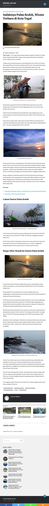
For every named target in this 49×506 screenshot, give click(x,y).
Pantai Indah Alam (8, 388)
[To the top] (45, 496)
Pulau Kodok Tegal (8, 390)
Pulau (22, 11)
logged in (11, 431)
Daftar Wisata (11, 11)
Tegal (16, 390)
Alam (4, 11)
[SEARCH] (21, 441)
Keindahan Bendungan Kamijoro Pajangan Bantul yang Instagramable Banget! (25, 191)
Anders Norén (11, 500)
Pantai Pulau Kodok (30, 388)
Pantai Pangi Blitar (19, 388)
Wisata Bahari (23, 390)
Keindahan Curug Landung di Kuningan (15, 194)
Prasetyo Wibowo (15, 396)
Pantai (17, 11)
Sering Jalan (9, 3)
